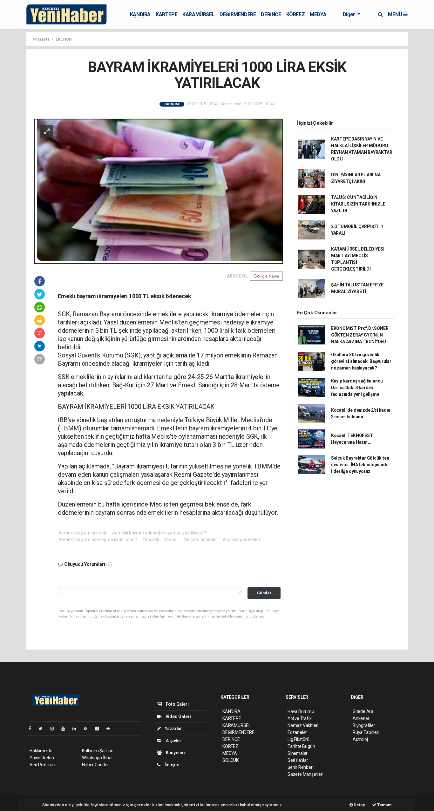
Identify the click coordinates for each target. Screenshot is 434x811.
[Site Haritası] (99, 728)
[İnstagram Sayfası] (54, 728)
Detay (359, 804)
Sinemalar (298, 753)
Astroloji (361, 739)
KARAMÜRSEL (198, 14)
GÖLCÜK (230, 760)
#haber (171, 539)
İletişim (172, 764)
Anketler (361, 718)
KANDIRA (140, 14)
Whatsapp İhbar (97, 757)
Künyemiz (175, 752)
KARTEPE (166, 14)
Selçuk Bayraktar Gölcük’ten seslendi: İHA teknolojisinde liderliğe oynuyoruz (360, 464)
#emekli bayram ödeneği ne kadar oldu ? (98, 539)
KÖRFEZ (295, 14)
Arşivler (173, 740)
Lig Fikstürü (298, 739)
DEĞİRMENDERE (238, 14)
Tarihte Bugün (301, 746)
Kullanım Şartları (97, 750)
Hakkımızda (41, 750)
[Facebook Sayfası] (32, 728)
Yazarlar (173, 728)
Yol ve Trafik (300, 718)
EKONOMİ (65, 39)
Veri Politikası (42, 764)
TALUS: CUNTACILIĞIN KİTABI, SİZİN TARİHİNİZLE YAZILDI (358, 204)
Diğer (349, 14)
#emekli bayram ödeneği (82, 532)
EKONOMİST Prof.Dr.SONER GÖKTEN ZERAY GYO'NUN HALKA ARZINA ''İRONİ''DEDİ (360, 335)
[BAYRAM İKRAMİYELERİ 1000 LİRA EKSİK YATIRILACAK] (158, 190)
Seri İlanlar (298, 760)
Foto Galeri (177, 704)
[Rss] (88, 728)
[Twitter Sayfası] (43, 728)
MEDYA (318, 14)
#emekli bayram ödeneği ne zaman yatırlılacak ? (159, 532)
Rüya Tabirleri (366, 732)
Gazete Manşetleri (305, 774)
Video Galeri (178, 716)
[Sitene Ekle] (110, 728)
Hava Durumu (301, 711)
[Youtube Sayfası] (65, 728)
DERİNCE (271, 14)
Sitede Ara (363, 711)
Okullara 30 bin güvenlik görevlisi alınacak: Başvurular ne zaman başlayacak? (361, 361)
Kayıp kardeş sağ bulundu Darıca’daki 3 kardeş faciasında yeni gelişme (357, 387)
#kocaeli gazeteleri (241, 539)
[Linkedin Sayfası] (76, 728)
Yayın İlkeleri (42, 757)
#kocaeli (150, 539)
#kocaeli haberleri (200, 539)
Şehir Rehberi (301, 767)
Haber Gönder (95, 764)
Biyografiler (364, 725)
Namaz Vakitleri (303, 725)
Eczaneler (297, 732)
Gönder (264, 593)
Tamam (384, 804)
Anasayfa (41, 39)
